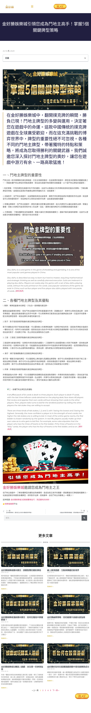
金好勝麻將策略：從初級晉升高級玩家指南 (66, 617)
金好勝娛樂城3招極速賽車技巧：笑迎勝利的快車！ (31, 500)
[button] (32, 6)
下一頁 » (55, 690)
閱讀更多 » (4, 589)
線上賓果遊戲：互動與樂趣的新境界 (63, 570)
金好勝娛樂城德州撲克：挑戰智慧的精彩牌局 (21, 570)
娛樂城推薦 (9, 504)
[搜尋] (84, 518)
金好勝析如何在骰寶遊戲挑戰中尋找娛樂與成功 (68, 667)
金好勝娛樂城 (13, 487)
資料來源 (19, 291)
